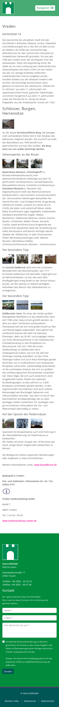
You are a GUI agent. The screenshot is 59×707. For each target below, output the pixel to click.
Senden (8, 671)
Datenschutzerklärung (26, 641)
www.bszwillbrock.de (45, 464)
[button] (45, 7)
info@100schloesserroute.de (37, 662)
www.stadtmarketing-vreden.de (19, 520)
